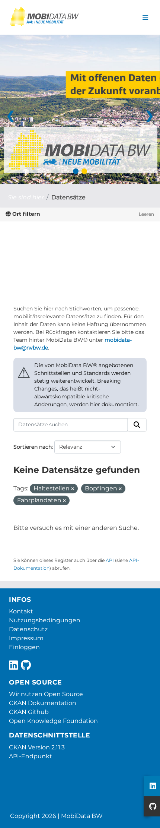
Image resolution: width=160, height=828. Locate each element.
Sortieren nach (32, 446)
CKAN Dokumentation (42, 703)
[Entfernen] (72, 489)
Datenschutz (28, 629)
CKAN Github (29, 711)
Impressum (26, 638)
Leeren (146, 214)
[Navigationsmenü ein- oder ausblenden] (145, 17)
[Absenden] (137, 425)
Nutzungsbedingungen (44, 620)
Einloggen (24, 647)
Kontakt (21, 611)
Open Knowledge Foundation (53, 720)
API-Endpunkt (30, 756)
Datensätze (68, 197)
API (110, 560)
